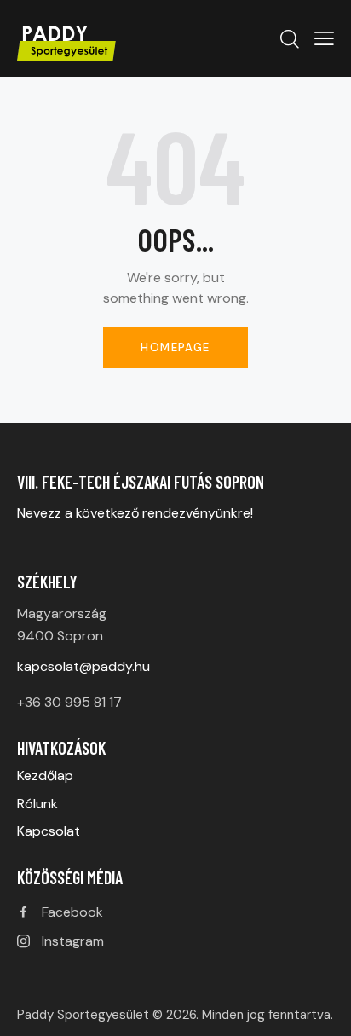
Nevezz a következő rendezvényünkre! (136, 513)
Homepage (175, 347)
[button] (324, 38)
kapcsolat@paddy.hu (83, 666)
